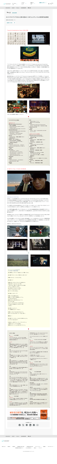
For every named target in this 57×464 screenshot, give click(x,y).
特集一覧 (29, 7)
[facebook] (19, 425)
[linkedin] (30, 425)
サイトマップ (40, 447)
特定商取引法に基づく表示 (21, 446)
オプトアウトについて (51, 446)
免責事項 (14, 446)
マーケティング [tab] (14, 4)
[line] (26, 425)
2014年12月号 (23, 7)
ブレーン (17, 7)
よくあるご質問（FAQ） (29, 447)
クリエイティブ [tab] (23, 3)
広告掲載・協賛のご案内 (30, 446)
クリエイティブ (8, 7)
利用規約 (45, 446)
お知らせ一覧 (4, 446)
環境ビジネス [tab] (32, 3)
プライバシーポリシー (38, 446)
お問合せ (35, 447)
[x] (23, 425)
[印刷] (34, 425)
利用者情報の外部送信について (19, 447)
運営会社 (9, 446)
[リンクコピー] (37, 425)
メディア (13, 7)
